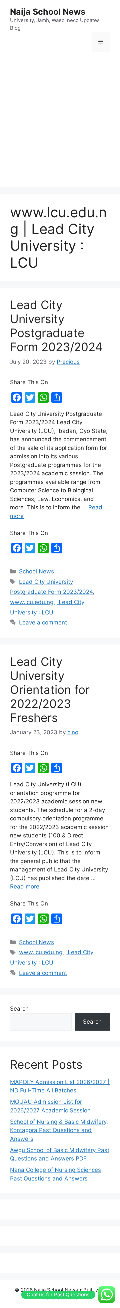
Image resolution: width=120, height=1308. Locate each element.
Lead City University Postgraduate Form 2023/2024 (56, 326)
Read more (24, 886)
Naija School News (47, 12)
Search (19, 1008)
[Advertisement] (60, 120)
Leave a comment (43, 622)
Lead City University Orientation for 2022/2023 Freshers (50, 690)
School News (36, 571)
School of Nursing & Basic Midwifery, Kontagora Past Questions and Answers (59, 1130)
